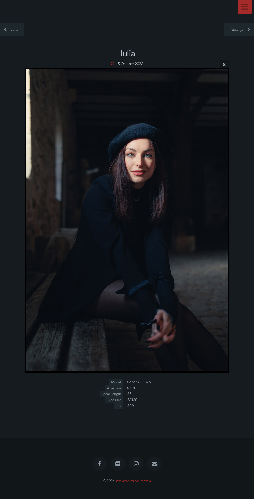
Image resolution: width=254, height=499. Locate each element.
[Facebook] (100, 464)
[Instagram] (136, 464)
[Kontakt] (154, 464)
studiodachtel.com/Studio (133, 480)
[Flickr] (118, 464)
